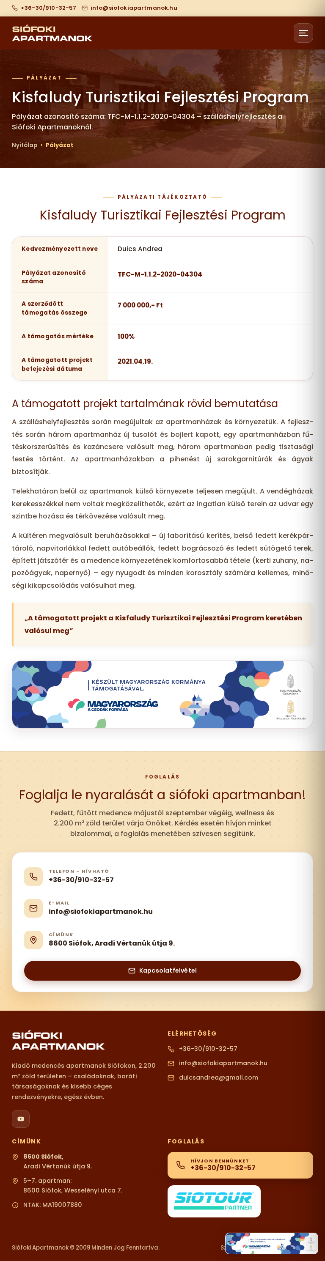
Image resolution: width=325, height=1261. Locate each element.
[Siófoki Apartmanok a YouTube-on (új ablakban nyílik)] (21, 1119)
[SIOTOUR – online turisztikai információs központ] (214, 1201)
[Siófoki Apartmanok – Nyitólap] (52, 33)
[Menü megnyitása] (303, 33)
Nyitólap (24, 145)
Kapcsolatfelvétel (168, 970)
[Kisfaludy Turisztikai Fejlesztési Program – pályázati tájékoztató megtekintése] (271, 1243)
